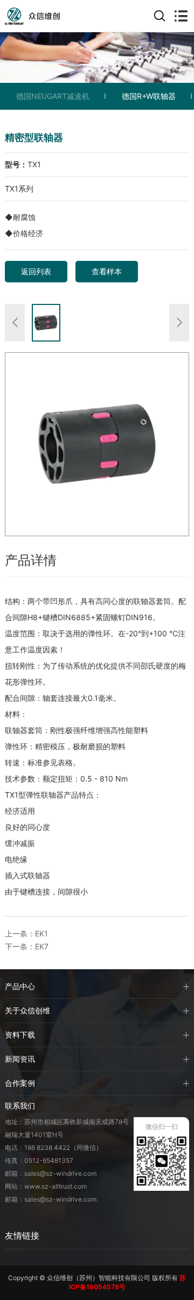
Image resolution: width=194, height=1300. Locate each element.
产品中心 (20, 986)
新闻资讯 (20, 1058)
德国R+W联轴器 (149, 96)
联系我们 (20, 1105)
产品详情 (31, 560)
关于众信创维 (27, 1010)
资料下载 (20, 1034)
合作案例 (20, 1083)
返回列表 (36, 271)
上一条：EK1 (26, 933)
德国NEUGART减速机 (52, 96)
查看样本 (107, 271)
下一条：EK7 (26, 946)
